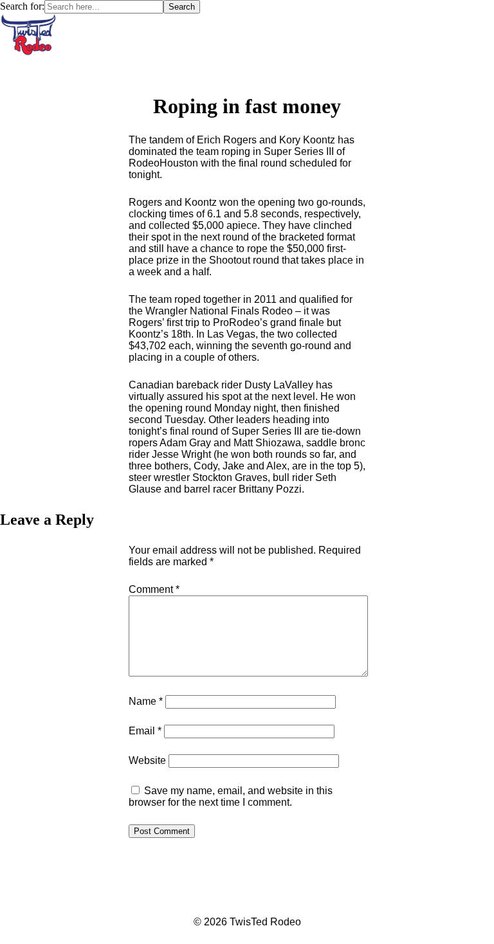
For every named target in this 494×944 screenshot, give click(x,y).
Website (147, 760)
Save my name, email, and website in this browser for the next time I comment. (231, 796)
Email (145, 730)
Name (146, 701)
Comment (154, 589)
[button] (247, 68)
